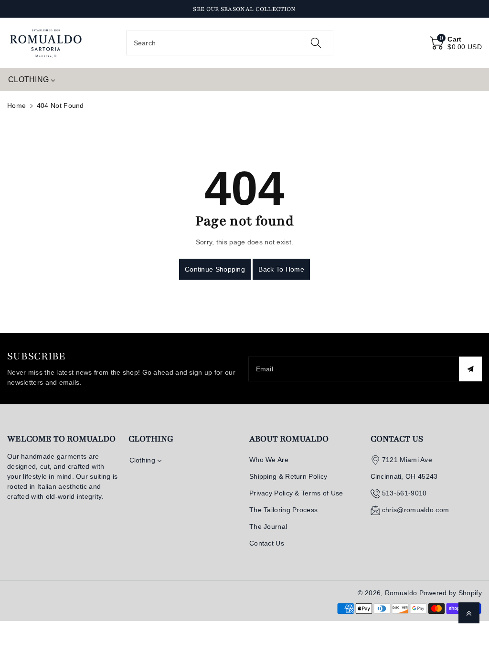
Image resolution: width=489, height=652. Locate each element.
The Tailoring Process (283, 510)
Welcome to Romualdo (61, 438)
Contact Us (266, 543)
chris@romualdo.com (415, 510)
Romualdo (401, 593)
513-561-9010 (404, 493)
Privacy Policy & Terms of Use (296, 493)
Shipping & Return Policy (288, 476)
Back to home (281, 269)
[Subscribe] (470, 369)
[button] (456, 42)
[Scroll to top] (468, 612)
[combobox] (230, 43)
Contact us (397, 438)
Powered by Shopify (450, 593)
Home (16, 105)
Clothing (150, 438)
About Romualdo (289, 438)
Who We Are (268, 459)
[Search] (316, 43)
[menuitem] (31, 79)
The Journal (268, 526)
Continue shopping (215, 269)
